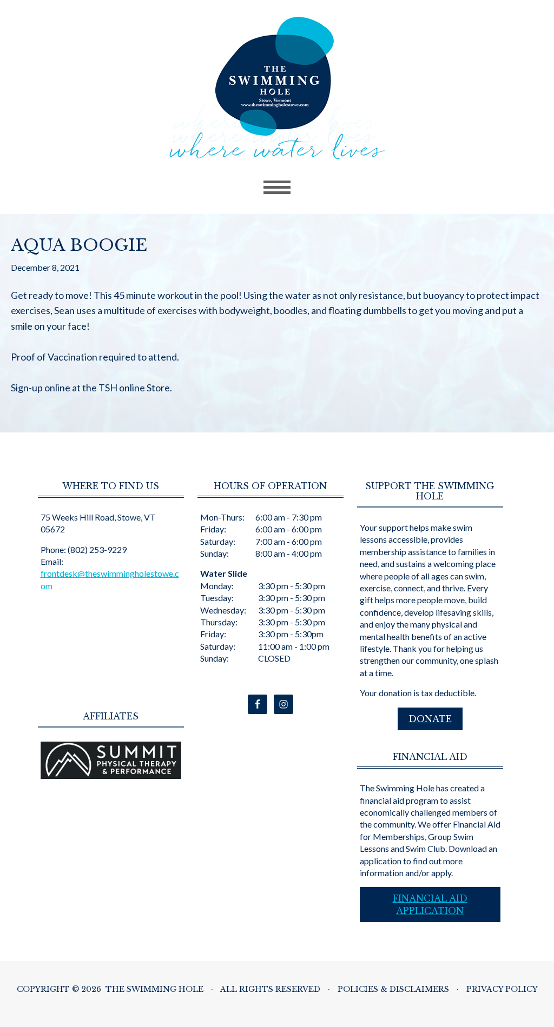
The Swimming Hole (277, 88)
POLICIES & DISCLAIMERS (393, 989)
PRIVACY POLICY (502, 989)
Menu (277, 187)
